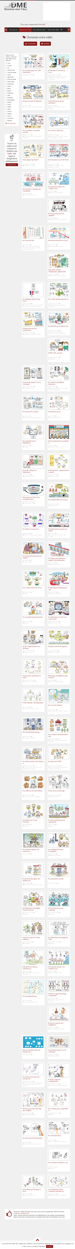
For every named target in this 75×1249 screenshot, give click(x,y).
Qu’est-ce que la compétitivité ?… (54, 1080)
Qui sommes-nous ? (39, 30)
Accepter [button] (49, 1246)
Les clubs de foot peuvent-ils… (59, 299)
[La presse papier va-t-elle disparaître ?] (33, 61)
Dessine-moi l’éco (25, 30)
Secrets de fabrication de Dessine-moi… (31, 1051)
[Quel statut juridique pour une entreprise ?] (58, 578)
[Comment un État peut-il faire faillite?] (33, 1181)
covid (9, 75)
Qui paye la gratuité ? (31, 160)
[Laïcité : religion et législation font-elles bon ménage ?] (33, 461)
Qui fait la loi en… (55, 412)
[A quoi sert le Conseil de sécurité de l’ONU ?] (33, 402)
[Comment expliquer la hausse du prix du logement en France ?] (33, 840)
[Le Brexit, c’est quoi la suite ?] (33, 520)
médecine (10, 93)
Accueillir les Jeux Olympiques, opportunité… (57, 271)
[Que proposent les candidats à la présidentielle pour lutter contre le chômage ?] (58, 432)
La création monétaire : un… (59, 1162)
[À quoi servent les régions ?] (58, 637)
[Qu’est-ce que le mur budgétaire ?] (58, 1014)
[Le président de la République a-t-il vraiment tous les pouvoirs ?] (33, 432)
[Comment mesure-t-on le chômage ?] (33, 373)
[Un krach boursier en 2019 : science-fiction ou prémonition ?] (58, 232)
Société (46, 43)
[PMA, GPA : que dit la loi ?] (58, 345)
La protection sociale (56, 879)
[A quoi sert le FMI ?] (58, 753)
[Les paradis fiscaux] (33, 987)
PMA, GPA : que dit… (56, 353)
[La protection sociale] (58, 869)
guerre (9, 91)
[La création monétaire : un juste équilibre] (58, 1154)
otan (8, 95)
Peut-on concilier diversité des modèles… (32, 1109)
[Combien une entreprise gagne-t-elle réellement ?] (58, 549)
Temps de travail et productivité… (30, 329)
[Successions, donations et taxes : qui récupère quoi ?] (33, 666)
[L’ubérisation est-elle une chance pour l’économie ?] (58, 608)
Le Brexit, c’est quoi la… (32, 529)
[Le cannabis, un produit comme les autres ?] (33, 121)
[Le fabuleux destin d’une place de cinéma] (33, 290)
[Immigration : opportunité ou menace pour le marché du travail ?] (58, 461)
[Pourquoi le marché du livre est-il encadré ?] (58, 61)
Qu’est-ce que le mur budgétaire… (55, 1024)
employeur (10, 84)
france (9, 86)
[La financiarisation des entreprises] (33, 1069)
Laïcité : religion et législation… (29, 471)
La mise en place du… (56, 130)
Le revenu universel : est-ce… (33, 588)
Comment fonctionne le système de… (56, 821)
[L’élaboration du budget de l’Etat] (58, 928)
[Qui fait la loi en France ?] (58, 402)
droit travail (10, 81)
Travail (9, 65)
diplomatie (10, 77)
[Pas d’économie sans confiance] (58, 899)
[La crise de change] (58, 696)
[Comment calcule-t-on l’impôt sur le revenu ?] (58, 957)
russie (9, 104)
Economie (32, 43)
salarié (9, 107)
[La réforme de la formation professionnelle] (33, 781)
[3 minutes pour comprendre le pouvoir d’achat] (58, 1099)
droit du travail (11, 79)
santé (9, 109)
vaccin (9, 116)
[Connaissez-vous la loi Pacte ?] (58, 150)
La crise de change (55, 705)
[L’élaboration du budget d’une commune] (33, 899)
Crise (8, 63)
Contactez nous (12, 164)
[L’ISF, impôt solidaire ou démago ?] (33, 637)
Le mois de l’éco (29, 240)
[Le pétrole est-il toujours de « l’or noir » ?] (58, 318)
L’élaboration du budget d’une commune (31, 909)
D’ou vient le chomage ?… (57, 791)
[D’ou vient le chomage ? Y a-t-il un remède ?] (58, 781)
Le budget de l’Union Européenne (55, 850)
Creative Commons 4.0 (21, 1213)
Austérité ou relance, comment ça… (30, 968)
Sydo (9, 153)
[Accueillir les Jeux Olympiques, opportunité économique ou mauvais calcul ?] (58, 260)
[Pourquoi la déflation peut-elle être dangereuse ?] (58, 666)
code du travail (11, 72)
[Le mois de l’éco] (33, 232)
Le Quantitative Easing (32, 732)
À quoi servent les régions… (58, 646)
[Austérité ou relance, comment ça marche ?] (33, 957)
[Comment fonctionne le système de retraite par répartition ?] (58, 811)
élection (9, 120)
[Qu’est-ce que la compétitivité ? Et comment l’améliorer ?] (58, 1070)
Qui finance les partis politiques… (56, 102)
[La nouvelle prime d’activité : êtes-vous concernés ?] (33, 608)
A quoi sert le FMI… (55, 761)
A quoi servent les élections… (33, 101)
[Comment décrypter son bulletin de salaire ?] (33, 869)
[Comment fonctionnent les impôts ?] (33, 548)
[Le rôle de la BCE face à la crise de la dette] (58, 1127)
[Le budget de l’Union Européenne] (58, 840)
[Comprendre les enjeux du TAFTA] (58, 520)
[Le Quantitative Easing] (33, 724)
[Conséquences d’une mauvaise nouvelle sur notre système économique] (58, 1181)
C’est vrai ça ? (13, 30)
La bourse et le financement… (34, 1138)
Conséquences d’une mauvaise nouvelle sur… (56, 1190)
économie (10, 118)
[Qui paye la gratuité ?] (33, 150)
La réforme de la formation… (33, 791)
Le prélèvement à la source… (59, 500)
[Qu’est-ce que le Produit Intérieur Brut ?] (33, 928)
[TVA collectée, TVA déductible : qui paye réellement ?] (33, 695)
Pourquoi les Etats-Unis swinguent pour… (31, 498)
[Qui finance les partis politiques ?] (58, 92)
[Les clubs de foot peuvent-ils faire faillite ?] (58, 290)
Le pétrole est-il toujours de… (59, 326)
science (9, 111)
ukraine (9, 114)
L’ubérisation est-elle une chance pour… (57, 618)
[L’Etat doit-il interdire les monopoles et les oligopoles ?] (33, 180)
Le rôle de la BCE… (55, 1135)
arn (8, 68)
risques (9, 102)
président (10, 97)
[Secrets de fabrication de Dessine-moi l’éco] (33, 1042)
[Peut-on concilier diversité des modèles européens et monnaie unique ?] (33, 1099)
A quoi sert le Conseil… (31, 412)
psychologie (10, 100)
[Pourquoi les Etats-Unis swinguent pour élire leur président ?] (33, 489)
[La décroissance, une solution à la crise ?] (33, 753)
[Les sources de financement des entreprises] (58, 725)
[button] (68, 29)
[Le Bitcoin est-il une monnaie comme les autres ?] (33, 811)
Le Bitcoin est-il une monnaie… (30, 821)
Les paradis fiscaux (30, 996)
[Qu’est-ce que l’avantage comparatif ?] (58, 986)
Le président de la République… (29, 442)
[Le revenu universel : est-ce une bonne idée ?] (33, 578)
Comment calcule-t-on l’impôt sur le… (56, 187)
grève (9, 88)
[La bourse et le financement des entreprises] (33, 1129)
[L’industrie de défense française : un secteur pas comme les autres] (58, 373)
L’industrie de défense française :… (56, 383)
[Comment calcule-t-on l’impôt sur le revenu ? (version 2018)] (58, 179)
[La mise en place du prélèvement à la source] (58, 121)
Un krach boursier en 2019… (59, 240)
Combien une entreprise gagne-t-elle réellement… (57, 559)
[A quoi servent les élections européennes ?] (33, 92)
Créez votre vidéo (53, 30)
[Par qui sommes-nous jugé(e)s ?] (58, 205)
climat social (11, 70)
